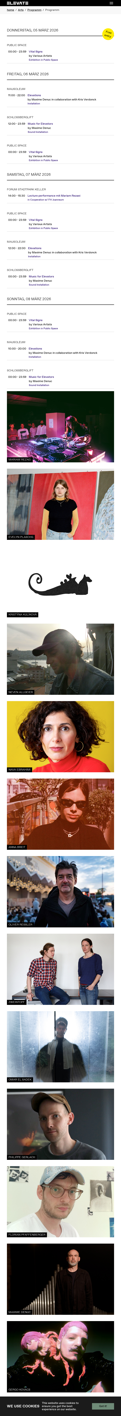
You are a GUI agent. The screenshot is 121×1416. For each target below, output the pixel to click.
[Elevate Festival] (17, 3)
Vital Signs (36, 52)
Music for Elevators (40, 124)
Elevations (34, 95)
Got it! (103, 1406)
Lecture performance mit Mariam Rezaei (54, 196)
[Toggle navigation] (111, 3)
